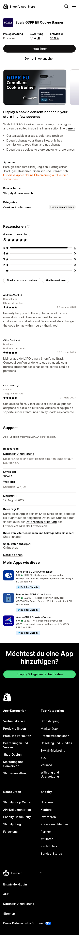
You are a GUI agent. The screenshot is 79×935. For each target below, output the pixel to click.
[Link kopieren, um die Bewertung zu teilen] (21, 295)
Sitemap (9, 913)
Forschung (10, 831)
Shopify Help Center (17, 802)
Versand (46, 765)
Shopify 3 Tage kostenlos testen (40, 674)
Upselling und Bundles (56, 743)
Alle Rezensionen (55, 280)
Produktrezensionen (55, 735)
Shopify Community (17, 817)
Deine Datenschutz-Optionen (23, 923)
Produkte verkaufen (17, 735)
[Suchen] (66, 6)
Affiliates (47, 839)
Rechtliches (49, 846)
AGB (6, 894)
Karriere (46, 809)
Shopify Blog (12, 824)
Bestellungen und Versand (15, 745)
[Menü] (74, 6)
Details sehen (12, 554)
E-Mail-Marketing (53, 750)
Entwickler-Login (15, 884)
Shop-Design (12, 754)
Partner (46, 831)
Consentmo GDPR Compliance (34, 571)
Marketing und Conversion (13, 763)
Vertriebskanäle (14, 721)
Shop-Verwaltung (15, 773)
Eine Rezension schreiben (22, 280)
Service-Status (51, 853)
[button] (39, 580)
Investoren (48, 817)
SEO (43, 757)
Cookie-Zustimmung (17, 207)
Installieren (39, 48)
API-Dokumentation (17, 809)
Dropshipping (50, 721)
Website (9, 481)
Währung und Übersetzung (50, 774)
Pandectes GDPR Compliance (33, 594)
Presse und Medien (54, 824)
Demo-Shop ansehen (39, 58)
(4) (38, 38)
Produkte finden (14, 728)
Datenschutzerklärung (18, 453)
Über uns (47, 802)
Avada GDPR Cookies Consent (34, 617)
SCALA (54, 38)
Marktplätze (49, 728)
